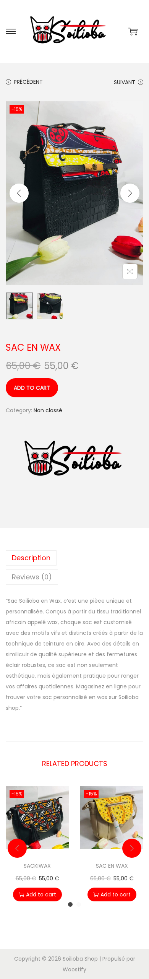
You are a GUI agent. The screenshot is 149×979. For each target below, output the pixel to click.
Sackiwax (37, 866)
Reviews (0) (32, 577)
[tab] (74, 558)
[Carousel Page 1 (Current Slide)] (70, 904)
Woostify (74, 969)
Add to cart (32, 388)
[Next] (129, 193)
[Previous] (19, 193)
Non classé (48, 410)
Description (31, 558)
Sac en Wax (112, 866)
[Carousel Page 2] (78, 904)
